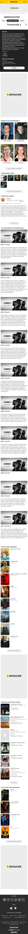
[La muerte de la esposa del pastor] (5, 748)
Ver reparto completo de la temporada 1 (14, 168)
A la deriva (12, 623)
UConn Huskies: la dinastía (16, 755)
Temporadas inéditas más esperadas (14, 841)
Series (6, 13)
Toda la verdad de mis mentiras (17, 717)
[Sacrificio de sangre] (5, 774)
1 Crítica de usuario (14, 223)
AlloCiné (3, 915)
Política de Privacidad (7, 923)
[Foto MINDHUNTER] (4, 178)
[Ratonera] (5, 735)
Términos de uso (23, 921)
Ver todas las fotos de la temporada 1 (14, 191)
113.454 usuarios (9, 200)
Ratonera (12, 729)
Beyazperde (21, 915)
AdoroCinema (6, 917)
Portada (2, 13)
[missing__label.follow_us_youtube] (4, 899)
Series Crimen (10, 13)
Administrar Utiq (15, 923)
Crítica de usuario (7, 196)
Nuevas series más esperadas (14, 650)
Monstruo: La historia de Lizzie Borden (18, 573)
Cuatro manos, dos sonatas (16, 704)
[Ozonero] (3, 200)
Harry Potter (12, 598)
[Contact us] (23, 899)
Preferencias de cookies (14, 924)
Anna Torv (21, 162)
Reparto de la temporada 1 (10, 121)
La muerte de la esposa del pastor (17, 742)
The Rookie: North (14, 636)
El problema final (14, 561)
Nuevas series (14, 782)
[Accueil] (12, 2)
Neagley (12, 586)
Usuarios (4, 51)
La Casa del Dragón (14, 802)
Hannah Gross (7, 162)
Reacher (12, 789)
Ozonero (8, 198)
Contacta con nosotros (14, 921)
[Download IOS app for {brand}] (12, 908)
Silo (11, 826)
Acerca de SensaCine (5, 921)
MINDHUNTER (16, 13)
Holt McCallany (21, 140)
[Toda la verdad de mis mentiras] (5, 722)
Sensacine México (19, 917)
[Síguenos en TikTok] (19, 899)
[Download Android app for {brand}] (16, 908)
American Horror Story (15, 814)
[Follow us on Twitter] (12, 899)
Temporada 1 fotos (7, 173)
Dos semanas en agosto (15, 548)
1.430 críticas (15, 200)
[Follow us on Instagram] (16, 899)
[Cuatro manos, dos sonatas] (5, 709)
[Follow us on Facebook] (8, 899)
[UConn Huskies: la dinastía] (5, 761)
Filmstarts (11, 915)
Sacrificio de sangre (14, 768)
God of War (12, 611)
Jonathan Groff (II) (7, 140)
